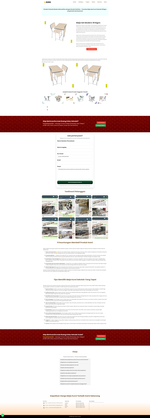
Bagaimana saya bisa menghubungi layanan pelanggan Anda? (74, 383)
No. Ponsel (60, 153)
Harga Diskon (101, 125)
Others (93, 2)
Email (59, 160)
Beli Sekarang (92, 49)
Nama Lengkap (61, 147)
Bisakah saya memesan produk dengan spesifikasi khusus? (73, 378)
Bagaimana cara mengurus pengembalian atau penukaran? (73, 375)
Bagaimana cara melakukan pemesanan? (69, 362)
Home (74, 2)
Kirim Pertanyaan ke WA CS (75, 182)
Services (99, 2)
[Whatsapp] (2, 415)
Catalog (80, 2)
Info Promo (102, 122)
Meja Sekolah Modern (76, 416)
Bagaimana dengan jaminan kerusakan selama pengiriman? (73, 370)
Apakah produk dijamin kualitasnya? (68, 373)
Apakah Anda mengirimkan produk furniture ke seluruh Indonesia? (74, 359)
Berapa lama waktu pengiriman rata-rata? (70, 364)
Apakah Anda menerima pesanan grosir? (69, 381)
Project (87, 2)
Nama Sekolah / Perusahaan (65, 141)
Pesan (59, 166)
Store (105, 2)
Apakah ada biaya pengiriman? (67, 367)
